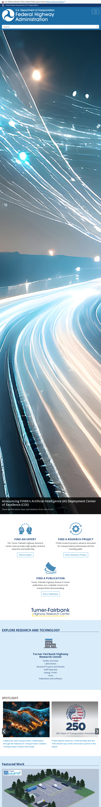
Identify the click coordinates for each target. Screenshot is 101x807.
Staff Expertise (50, 669)
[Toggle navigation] (95, 11)
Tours (50, 675)
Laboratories (50, 663)
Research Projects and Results (51, 666)
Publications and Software (50, 678)
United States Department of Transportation (21, 5)
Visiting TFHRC (50, 672)
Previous (4, 731)
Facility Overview (50, 660)
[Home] (28, 16)
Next (97, 731)
